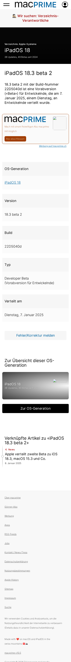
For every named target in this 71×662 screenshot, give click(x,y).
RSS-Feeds (10, 534)
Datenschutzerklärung (16, 561)
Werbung (9, 515)
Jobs (7, 543)
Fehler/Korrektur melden (35, 335)
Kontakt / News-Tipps (16, 552)
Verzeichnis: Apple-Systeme (21, 44)
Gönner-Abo (11, 506)
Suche (8, 607)
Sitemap (9, 588)
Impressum (10, 598)
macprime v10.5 (13, 652)
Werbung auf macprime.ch (52, 146)
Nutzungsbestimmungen (17, 570)
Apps (7, 525)
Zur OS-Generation (35, 408)
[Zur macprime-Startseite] (35, 4)
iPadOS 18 (17, 50)
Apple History (12, 579)
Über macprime (13, 497)
